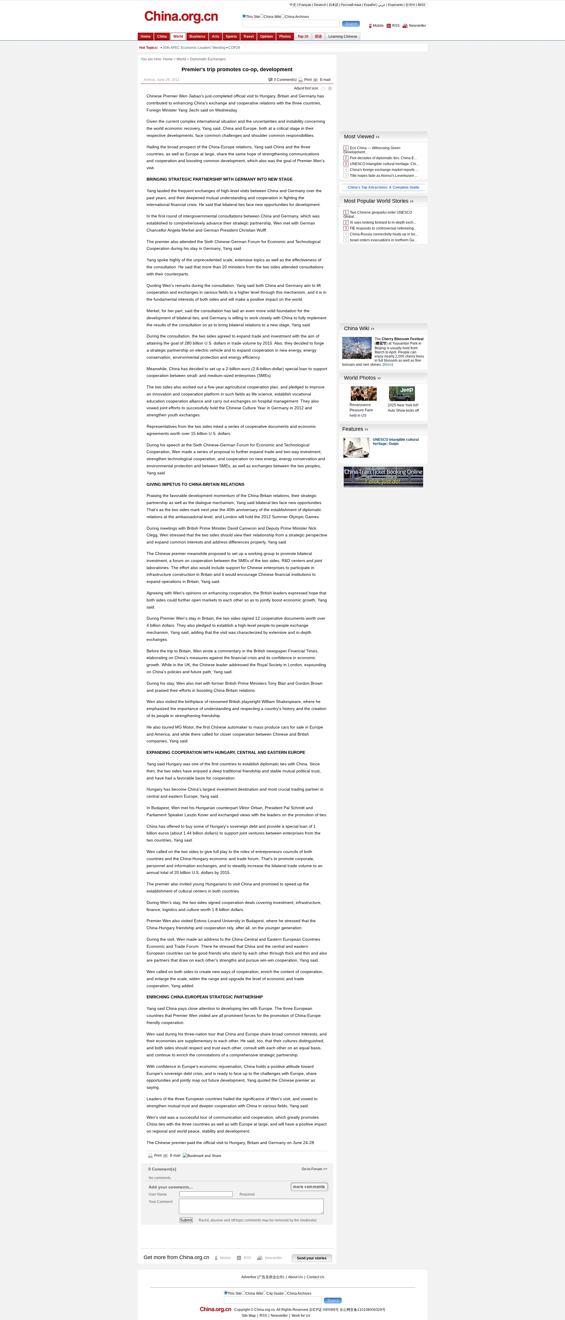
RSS (247, 1258)
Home (168, 59)
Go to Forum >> (314, 1169)
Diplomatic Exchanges (208, 59)
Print (308, 80)
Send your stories (312, 1258)
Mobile (225, 1258)
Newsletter (273, 1258)
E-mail (325, 80)
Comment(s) (287, 80)
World (181, 59)
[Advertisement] (237, 1236)
